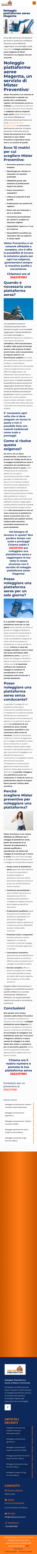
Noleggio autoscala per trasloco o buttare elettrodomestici (18, 1105)
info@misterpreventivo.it (15, 1517)
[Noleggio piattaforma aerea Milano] (7, 3)
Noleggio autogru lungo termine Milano (16, 1473)
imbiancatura (10, 126)
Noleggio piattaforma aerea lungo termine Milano (16, 1131)
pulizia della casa (16, 123)
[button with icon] (8, 1407)
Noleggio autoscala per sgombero (14, 1114)
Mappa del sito (11, 1551)
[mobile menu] (34, 3)
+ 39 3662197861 (11, 1526)
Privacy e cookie (25, 1551)
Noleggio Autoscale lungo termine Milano (15, 1139)
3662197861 (18, 277)
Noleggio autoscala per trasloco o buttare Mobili (18, 1122)
